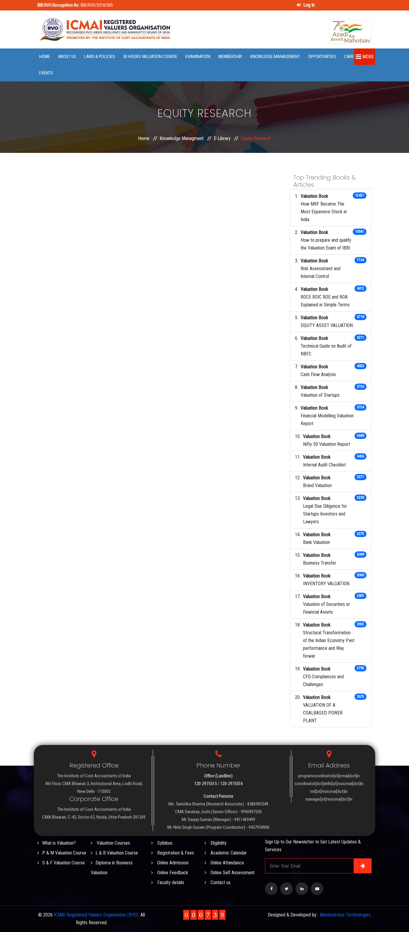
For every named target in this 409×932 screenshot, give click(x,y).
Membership (230, 56)
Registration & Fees (175, 853)
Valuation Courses (113, 843)
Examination (197, 56)
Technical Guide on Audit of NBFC (326, 350)
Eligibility (218, 843)
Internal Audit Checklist (324, 465)
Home (44, 56)
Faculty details (170, 882)
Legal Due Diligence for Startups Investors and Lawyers (325, 513)
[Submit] (363, 865)
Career (351, 56)
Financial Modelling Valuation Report (327, 419)
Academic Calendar (228, 853)
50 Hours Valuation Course (150, 56)
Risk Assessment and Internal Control (320, 272)
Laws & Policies (99, 56)
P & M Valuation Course (64, 853)
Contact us (220, 882)
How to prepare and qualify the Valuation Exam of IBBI (326, 244)
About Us (67, 56)
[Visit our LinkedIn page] (302, 888)
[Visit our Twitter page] (286, 888)
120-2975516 (231, 783)
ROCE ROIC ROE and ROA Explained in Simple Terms (325, 301)
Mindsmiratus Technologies (345, 915)
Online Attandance (226, 863)
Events (46, 73)
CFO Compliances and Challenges (323, 680)
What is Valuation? (59, 843)
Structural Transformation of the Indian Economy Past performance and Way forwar (329, 644)
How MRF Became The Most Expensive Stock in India (324, 211)
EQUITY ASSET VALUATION (327, 325)
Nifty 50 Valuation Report (326, 444)
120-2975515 (205, 783)
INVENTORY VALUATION (326, 583)
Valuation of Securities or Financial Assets (326, 608)
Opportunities (322, 56)
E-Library (222, 138)
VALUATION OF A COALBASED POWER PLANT (323, 712)
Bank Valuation (316, 542)
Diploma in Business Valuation (112, 867)
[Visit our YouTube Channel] (317, 888)
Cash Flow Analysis (318, 374)
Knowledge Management (275, 56)
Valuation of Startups (320, 395)
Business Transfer (319, 563)
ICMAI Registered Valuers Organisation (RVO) (96, 915)
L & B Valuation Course (117, 853)
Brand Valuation (317, 485)
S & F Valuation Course (63, 863)
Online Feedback (172, 872)
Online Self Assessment (232, 872)
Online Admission (172, 863)
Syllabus (164, 843)
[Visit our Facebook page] (271, 888)
